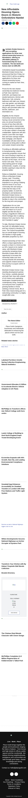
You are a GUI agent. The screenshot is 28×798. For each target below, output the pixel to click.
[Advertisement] (14, 508)
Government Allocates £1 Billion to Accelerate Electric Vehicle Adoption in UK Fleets (13, 386)
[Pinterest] (12, 774)
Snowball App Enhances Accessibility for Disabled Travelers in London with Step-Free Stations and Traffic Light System (13, 488)
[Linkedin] (16, 774)
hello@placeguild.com (18, 768)
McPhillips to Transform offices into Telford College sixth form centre (13, 411)
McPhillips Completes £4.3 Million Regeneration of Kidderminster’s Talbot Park (12, 658)
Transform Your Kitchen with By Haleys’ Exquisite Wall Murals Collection (13, 566)
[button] (3, 23)
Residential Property (9, 304)
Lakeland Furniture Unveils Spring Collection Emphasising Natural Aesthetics (13, 362)
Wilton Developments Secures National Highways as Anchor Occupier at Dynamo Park (13, 541)
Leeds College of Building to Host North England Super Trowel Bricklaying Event (12, 435)
